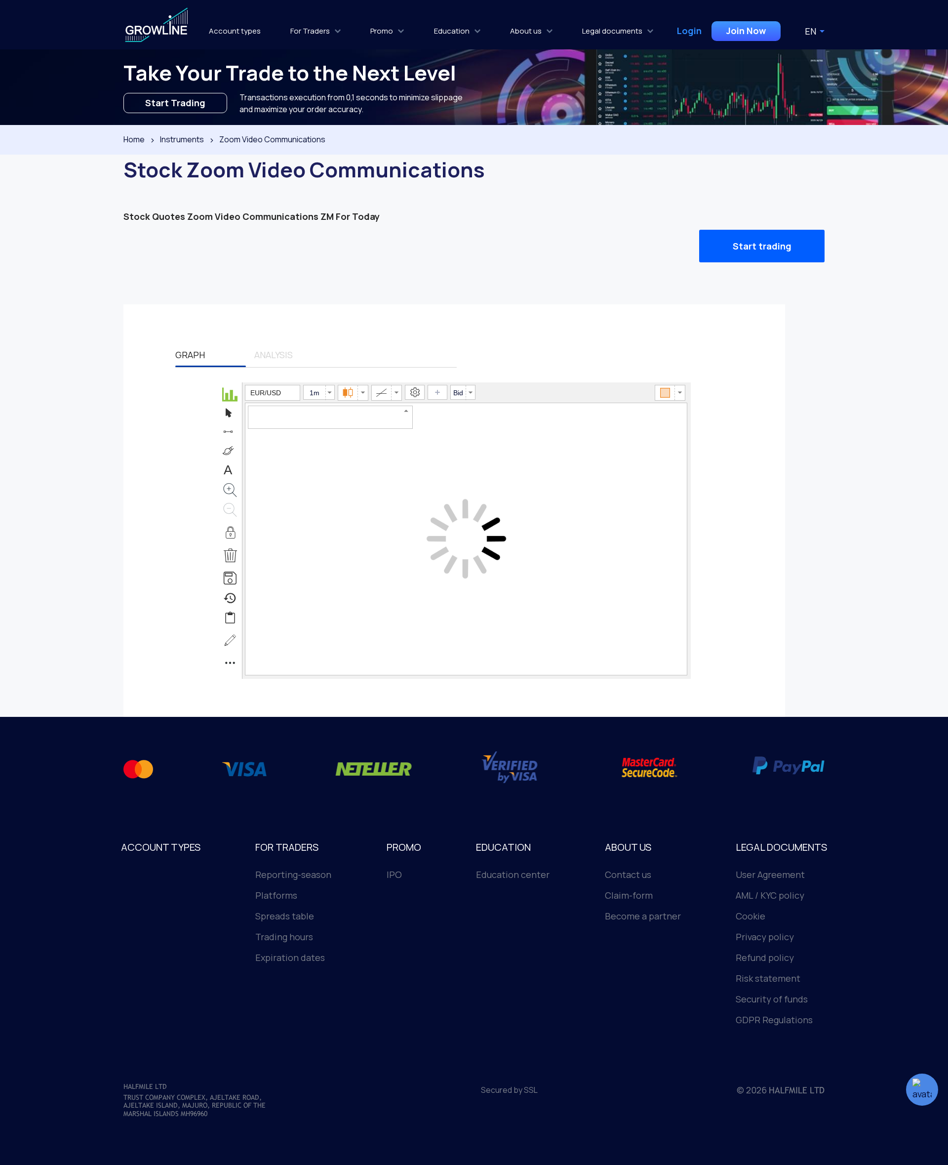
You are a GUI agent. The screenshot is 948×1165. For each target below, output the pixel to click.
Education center (513, 874)
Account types (235, 31)
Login (689, 31)
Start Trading (175, 103)
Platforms (276, 895)
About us (526, 31)
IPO (394, 874)
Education (452, 31)
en (810, 31)
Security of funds (772, 999)
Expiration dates (290, 957)
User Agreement (770, 874)
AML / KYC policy (770, 895)
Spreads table (284, 916)
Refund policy (765, 957)
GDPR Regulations (774, 1020)
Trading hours (284, 937)
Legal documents (612, 31)
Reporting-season (293, 874)
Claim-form (629, 895)
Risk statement (768, 978)
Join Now (746, 31)
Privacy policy (765, 937)
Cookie (750, 916)
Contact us (628, 874)
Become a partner (643, 916)
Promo (381, 31)
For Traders (310, 31)
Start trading (762, 246)
